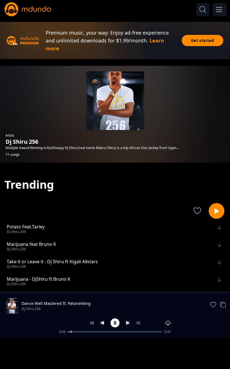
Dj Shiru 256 (31, 308)
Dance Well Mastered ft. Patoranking (56, 303)
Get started (202, 40)
